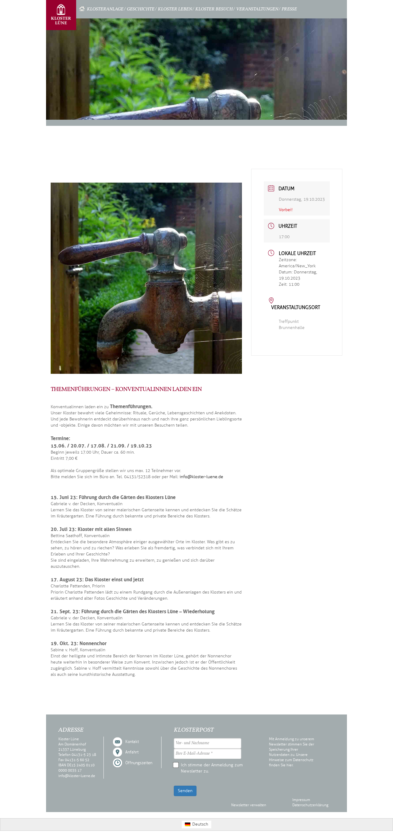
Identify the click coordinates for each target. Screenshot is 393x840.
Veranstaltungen (257, 9)
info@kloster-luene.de (201, 476)
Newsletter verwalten (248, 805)
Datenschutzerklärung (310, 805)
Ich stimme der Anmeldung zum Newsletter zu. (212, 768)
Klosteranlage (105, 9)
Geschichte (140, 9)
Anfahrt (131, 752)
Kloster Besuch (214, 9)
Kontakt (132, 741)
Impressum (301, 800)
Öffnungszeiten (138, 763)
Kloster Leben (175, 9)
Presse (289, 9)
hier (289, 765)
